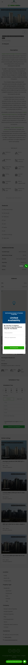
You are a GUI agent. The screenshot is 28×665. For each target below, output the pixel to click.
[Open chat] (24, 661)
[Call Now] (26, 266)
